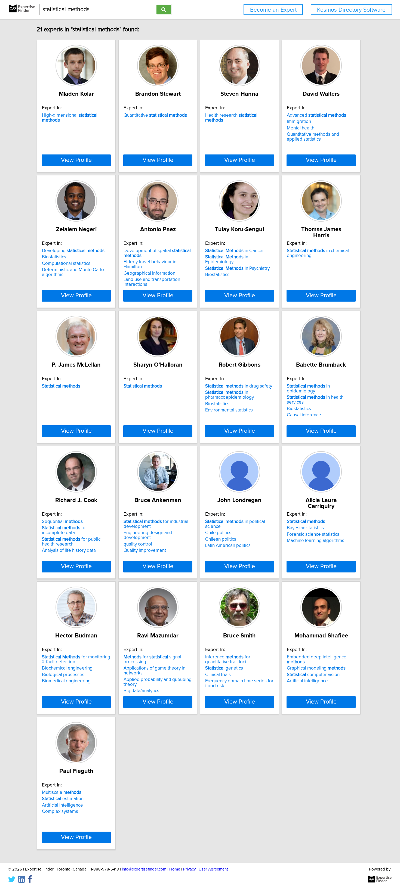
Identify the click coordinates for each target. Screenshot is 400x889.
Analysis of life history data (69, 550)
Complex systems (60, 811)
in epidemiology (308, 389)
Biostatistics (54, 257)
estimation (63, 798)
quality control (138, 544)
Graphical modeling (316, 668)
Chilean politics (220, 539)
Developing (73, 250)
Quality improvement (145, 550)
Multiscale (61, 792)
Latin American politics (228, 545)
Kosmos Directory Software (351, 10)
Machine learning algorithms (315, 540)
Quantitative (155, 115)
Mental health (300, 128)
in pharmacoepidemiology (229, 395)
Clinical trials (218, 674)
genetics (224, 668)
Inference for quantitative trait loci (227, 659)
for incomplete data (64, 530)
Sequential (62, 521)
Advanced (316, 115)
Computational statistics (66, 263)
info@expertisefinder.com (144, 869)
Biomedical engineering (66, 681)
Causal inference (304, 415)
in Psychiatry (237, 268)
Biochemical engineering (67, 668)
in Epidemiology (226, 259)
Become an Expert (273, 10)
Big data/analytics (141, 690)
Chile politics (218, 532)
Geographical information (149, 273)
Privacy (189, 869)
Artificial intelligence (307, 681)
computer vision (313, 674)
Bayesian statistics (305, 527)
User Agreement (213, 869)
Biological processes (63, 674)
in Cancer (234, 250)
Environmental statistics (229, 410)
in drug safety (238, 386)
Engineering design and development (148, 535)
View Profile (76, 160)
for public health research (71, 542)
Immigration (299, 121)
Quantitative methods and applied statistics (313, 137)
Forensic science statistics (313, 534)
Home (174, 869)
